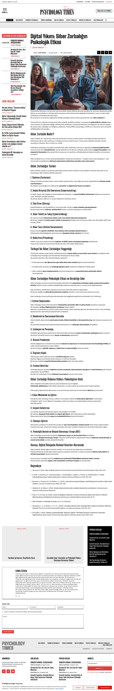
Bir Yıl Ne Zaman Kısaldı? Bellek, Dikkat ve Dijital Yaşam (13, 134)
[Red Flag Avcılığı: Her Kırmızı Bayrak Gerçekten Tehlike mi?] (5, 88)
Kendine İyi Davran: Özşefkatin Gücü (21, 558)
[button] (106, 20)
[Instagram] (16, 595)
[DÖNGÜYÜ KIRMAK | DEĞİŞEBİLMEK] (5, 42)
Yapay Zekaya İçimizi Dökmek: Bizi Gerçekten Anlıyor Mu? (13, 125)
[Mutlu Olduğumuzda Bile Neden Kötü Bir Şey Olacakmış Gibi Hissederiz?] (5, 75)
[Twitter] (102, 52)
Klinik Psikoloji (15, 81)
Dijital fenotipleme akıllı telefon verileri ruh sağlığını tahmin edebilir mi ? (14, 144)
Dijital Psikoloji (7, 112)
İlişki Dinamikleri (16, 94)
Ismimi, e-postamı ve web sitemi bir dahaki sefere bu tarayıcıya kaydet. (23, 612)
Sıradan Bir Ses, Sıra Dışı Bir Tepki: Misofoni (18, 51)
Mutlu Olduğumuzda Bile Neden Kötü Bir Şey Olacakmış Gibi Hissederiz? (18, 76)
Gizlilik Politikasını (95, 672)
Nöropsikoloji (15, 56)
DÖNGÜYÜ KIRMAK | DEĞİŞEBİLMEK (17, 41)
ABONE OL (99, 668)
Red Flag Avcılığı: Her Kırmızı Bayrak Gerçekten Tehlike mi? (18, 89)
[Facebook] (98, 52)
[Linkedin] (19, 595)
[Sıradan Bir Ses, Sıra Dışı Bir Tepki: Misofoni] (5, 52)
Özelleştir (78, 687)
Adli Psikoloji (15, 69)
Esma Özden (42, 53)
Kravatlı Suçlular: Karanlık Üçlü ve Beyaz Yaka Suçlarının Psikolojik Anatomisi (18, 63)
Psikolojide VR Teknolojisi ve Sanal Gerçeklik (12, 153)
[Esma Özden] (32, 53)
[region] (57, 686)
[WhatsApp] (110, 52)
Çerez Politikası (59, 688)
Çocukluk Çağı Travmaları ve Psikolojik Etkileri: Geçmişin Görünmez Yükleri (64, 559)
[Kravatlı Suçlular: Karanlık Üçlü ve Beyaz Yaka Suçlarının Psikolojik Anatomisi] (5, 62)
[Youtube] (13, 671)
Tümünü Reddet (90, 687)
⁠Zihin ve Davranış (15, 45)
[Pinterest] (106, 52)
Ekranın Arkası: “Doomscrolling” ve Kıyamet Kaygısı (14, 108)
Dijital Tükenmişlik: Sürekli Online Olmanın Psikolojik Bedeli (14, 117)
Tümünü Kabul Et (104, 687)
